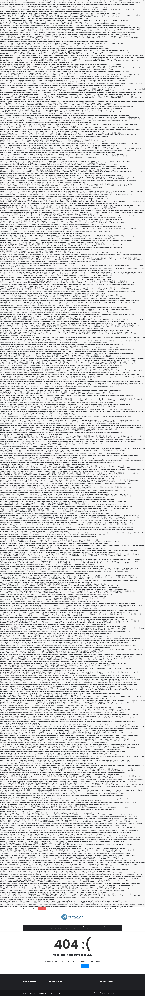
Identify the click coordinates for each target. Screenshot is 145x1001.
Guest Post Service (56, 993)
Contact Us (58, 928)
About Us (49, 928)
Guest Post (67, 928)
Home (42, 928)
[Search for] (104, 926)
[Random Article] (83, 926)
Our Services (77, 928)
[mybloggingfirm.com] (73, 917)
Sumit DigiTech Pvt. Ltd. (115, 993)
